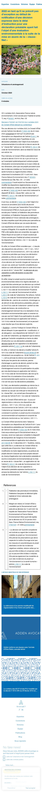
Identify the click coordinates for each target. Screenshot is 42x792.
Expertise (5, 4)
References (10, 485)
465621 (11, 118)
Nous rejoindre (20, 741)
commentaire (6, 182)
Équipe (32, 4)
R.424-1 (34, 136)
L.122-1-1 (5, 292)
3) (30, 289)
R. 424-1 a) (18, 346)
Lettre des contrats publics (14, 759)
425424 (32, 177)
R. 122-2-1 (34, 147)
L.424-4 (4, 295)
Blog (20, 737)
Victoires (24, 4)
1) (2, 118)
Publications (20, 733)
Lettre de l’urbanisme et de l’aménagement (20, 756)
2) (38, 187)
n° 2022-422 (25, 131)
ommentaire (29, 525)
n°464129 (12, 525)
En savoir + (8, 782)
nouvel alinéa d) (30, 353)
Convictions (15, 4)
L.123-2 (4, 298)
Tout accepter (30, 788)
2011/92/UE (6, 443)
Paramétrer (11, 788)
